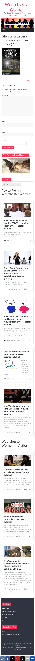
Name (3, 121)
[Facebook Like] (2, 658)
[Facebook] (7, 658)
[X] (12, 658)
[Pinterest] (17, 658)
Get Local (4, 617)
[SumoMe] (32, 658)
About (3, 631)
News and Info (6, 608)
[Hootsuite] (22, 658)
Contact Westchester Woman (10, 634)
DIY (3, 620)
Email (3, 132)
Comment (5, 95)
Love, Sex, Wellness (8, 614)
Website (4, 141)
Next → (29, 80)
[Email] (27, 658)
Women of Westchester (9, 611)
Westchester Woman (17, 6)
